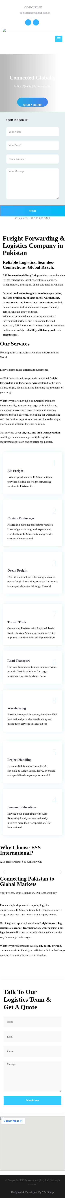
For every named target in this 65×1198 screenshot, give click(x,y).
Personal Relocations (21, 807)
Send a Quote (32, 105)
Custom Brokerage (20, 518)
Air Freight (15, 471)
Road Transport (18, 660)
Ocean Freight (17, 570)
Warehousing (16, 708)
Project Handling (19, 759)
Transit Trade (17, 622)
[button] (4, 872)
